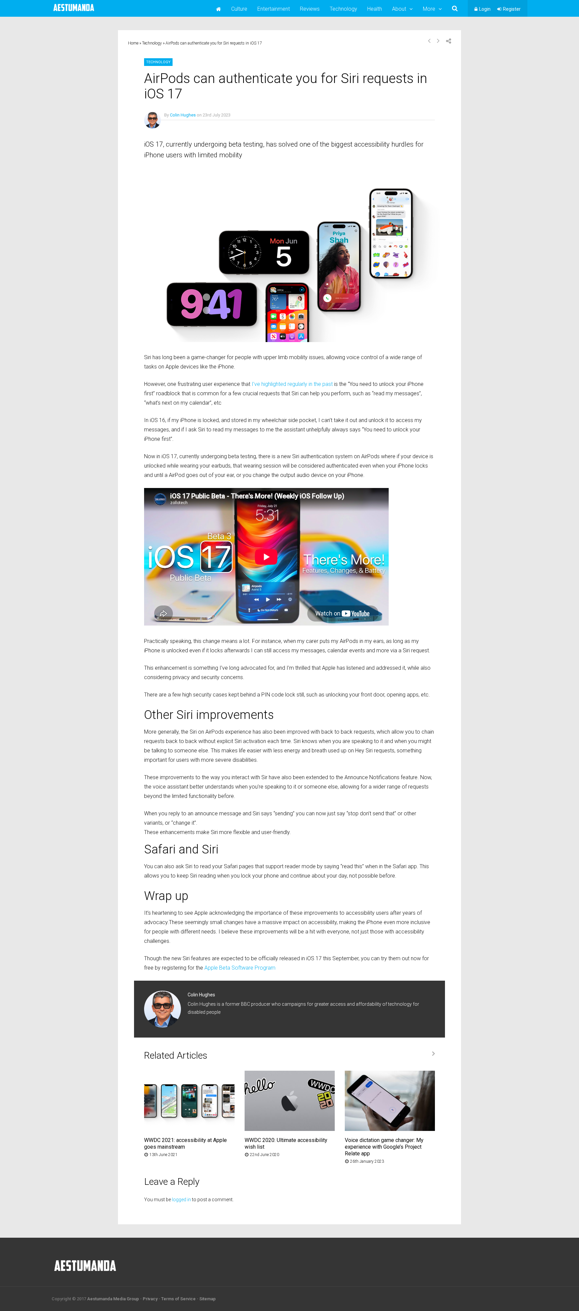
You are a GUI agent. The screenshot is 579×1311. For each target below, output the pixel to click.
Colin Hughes (183, 114)
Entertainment (273, 9)
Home (133, 43)
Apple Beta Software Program (239, 968)
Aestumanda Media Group (113, 1298)
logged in (181, 1199)
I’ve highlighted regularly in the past (292, 384)
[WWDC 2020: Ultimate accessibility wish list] (290, 1129)
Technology (343, 9)
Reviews (310, 9)
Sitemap (207, 1298)
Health (374, 9)
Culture (239, 9)
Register (512, 9)
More (429, 9)
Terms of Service (178, 1298)
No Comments (178, 124)
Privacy (150, 1298)
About (399, 9)
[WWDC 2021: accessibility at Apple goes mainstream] (189, 1129)
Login (485, 9)
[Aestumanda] (74, 11)
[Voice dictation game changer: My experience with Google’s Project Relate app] (390, 1129)
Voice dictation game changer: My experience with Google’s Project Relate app (384, 1147)
